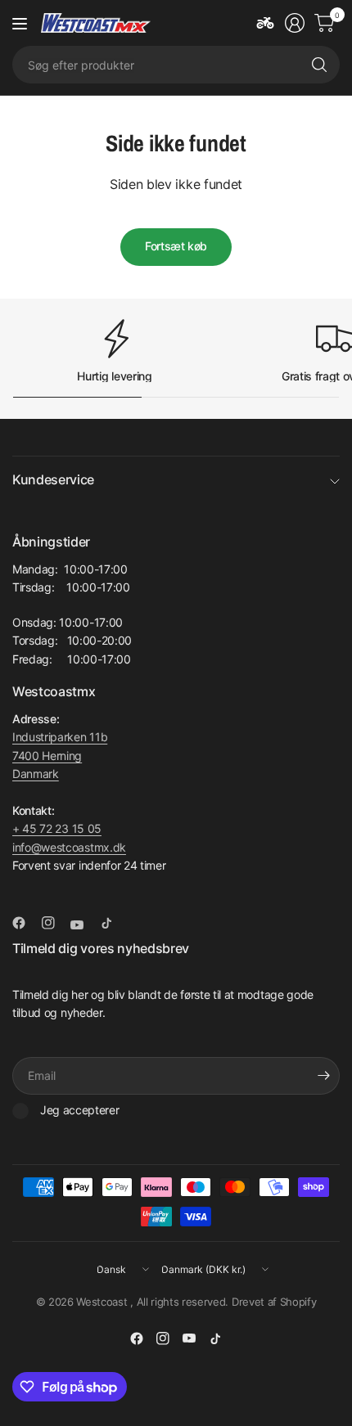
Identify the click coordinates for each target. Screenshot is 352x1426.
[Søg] (319, 64)
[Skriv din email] (323, 1076)
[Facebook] (25, 923)
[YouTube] (83, 924)
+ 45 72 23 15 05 (57, 828)
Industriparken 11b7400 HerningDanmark (59, 755)
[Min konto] (294, 23)
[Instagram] (55, 923)
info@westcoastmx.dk (69, 847)
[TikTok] (113, 923)
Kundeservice (53, 479)
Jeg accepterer (80, 1110)
